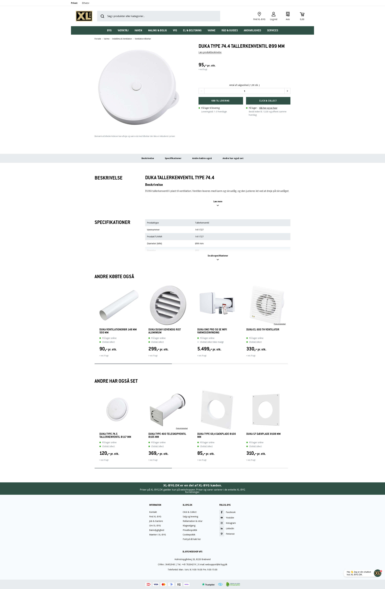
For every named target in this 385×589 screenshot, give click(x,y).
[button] (140, 86)
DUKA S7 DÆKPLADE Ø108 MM (263, 434)
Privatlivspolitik (190, 530)
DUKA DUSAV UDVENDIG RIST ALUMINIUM (164, 331)
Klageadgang (189, 526)
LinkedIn (230, 528)
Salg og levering (190, 517)
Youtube (230, 517)
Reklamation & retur (192, 521)
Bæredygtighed (156, 530)
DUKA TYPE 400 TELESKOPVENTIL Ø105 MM (167, 435)
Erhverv (85, 3)
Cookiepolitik (189, 535)
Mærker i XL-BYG (157, 535)
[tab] (109, 30)
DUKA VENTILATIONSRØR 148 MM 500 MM (118, 331)
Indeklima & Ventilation (122, 39)
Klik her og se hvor (268, 107)
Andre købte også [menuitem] (202, 158)
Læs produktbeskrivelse (210, 52)
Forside (98, 39)
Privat (74, 3)
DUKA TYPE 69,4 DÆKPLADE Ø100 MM (216, 435)
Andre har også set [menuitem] (233, 158)
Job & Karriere (156, 521)
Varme (106, 39)
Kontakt (153, 512)
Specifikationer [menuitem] (173, 158)
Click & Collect (190, 512)
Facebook (231, 512)
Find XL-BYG (155, 517)
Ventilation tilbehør (143, 39)
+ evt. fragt (103, 355)
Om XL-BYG (155, 526)
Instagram (231, 523)
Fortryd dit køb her (192, 539)
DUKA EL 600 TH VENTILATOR (262, 329)
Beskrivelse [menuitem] (148, 158)
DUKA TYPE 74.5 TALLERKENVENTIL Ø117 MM (115, 435)
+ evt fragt (203, 69)
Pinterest (230, 533)
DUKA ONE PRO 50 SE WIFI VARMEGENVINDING (212, 331)
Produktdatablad (280, 324)
